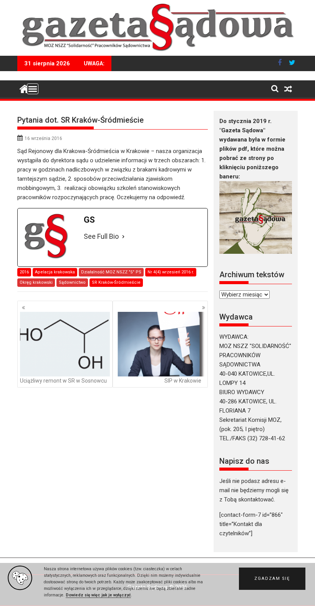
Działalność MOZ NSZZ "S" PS (111, 272)
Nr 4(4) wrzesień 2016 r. (171, 272)
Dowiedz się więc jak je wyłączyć (98, 595)
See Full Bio (101, 236)
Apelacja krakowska (55, 272)
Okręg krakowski (36, 282)
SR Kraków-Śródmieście (116, 282)
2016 (24, 272)
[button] (272, 579)
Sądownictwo (72, 282)
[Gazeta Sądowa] (157, 51)
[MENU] (32, 88)
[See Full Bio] (123, 236)
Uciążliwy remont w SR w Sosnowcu (63, 381)
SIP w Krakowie (182, 381)
